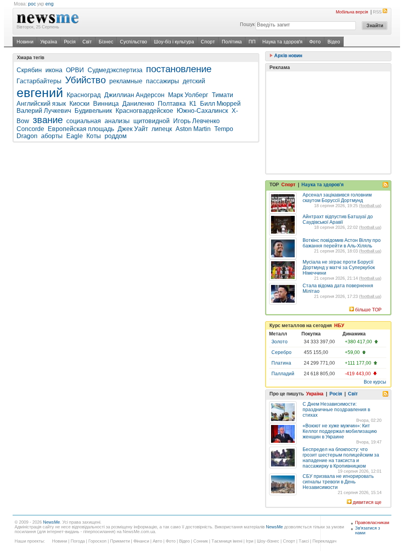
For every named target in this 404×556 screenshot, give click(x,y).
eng (49, 4)
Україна (48, 42)
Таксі (304, 541)
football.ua (370, 205)
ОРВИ (75, 70)
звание (48, 119)
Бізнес (106, 42)
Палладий (282, 373)
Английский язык (41, 103)
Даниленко (138, 103)
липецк (162, 128)
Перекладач (324, 541)
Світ (87, 42)
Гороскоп (97, 541)
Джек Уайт (133, 128)
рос (32, 4)
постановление (178, 69)
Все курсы (375, 382)
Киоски (79, 103)
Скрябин (29, 70)
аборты (52, 136)
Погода (78, 541)
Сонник (200, 541)
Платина (281, 363)
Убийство (85, 80)
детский (194, 81)
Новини (25, 42)
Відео (333, 42)
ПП (252, 42)
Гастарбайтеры (39, 81)
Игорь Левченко (196, 121)
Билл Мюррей (220, 103)
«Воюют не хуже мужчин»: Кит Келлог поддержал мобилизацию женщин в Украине (340, 431)
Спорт (208, 42)
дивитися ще (367, 502)
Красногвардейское (144, 110)
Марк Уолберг (188, 95)
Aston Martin (193, 128)
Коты (93, 136)
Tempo (223, 128)
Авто (157, 541)
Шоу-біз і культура (174, 42)
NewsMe (51, 522)
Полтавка (172, 103)
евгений (40, 93)
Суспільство (133, 42)
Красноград (84, 95)
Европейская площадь (81, 128)
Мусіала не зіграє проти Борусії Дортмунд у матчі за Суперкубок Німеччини (339, 267)
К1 (192, 103)
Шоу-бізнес (268, 541)
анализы (117, 121)
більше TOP (368, 310)
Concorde (30, 128)
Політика (232, 42)
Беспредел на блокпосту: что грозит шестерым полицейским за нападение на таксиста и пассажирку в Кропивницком (341, 458)
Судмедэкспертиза (115, 70)
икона (53, 70)
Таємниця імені (226, 541)
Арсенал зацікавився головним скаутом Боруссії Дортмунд (337, 197)
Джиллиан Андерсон (134, 95)
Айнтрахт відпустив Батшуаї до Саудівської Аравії (338, 219)
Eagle (74, 136)
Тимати (222, 95)
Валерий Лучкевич (44, 110)
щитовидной (151, 121)
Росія (70, 42)
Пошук (247, 24)
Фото (315, 42)
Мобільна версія (352, 11)
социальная (83, 121)
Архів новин (287, 55)
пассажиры (162, 81)
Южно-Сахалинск (202, 110)
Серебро (281, 352)
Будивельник (93, 110)
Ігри (249, 541)
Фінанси (141, 541)
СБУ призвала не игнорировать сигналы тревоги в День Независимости (338, 482)
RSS (377, 11)
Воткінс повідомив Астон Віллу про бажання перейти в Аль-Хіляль (342, 243)
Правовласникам (372, 522)
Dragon (27, 136)
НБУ (339, 325)
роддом (116, 136)
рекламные (125, 81)
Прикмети (120, 541)
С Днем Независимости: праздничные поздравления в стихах (336, 409)
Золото (279, 341)
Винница (106, 103)
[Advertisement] (328, 122)
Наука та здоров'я (282, 42)
